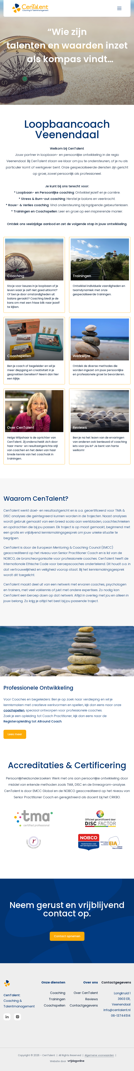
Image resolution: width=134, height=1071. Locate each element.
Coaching (57, 993)
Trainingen (57, 999)
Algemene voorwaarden (99, 1055)
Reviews (91, 999)
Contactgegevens (84, 1005)
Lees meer (15, 734)
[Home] (18, 983)
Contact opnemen (67, 936)
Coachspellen (54, 1005)
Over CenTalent (86, 993)
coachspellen (13, 710)
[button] (34, 8)
